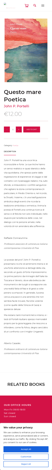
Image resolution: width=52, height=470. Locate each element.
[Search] (35, 5)
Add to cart (31, 129)
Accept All (26, 449)
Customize (26, 456)
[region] (26, 446)
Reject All (26, 464)
